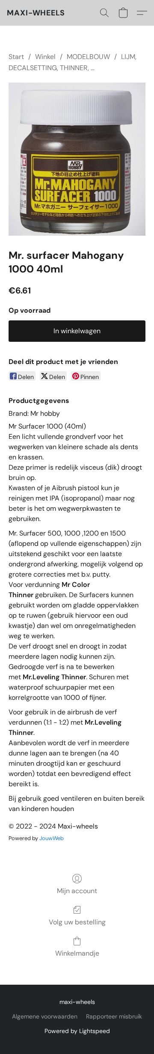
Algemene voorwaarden (44, 1016)
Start (16, 56)
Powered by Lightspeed (77, 1031)
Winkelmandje (77, 953)
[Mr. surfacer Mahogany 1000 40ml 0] (77, 159)
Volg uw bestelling (77, 922)
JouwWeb (51, 838)
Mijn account (77, 890)
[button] (36, 13)
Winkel (45, 56)
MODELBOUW (88, 56)
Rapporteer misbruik (114, 1016)
